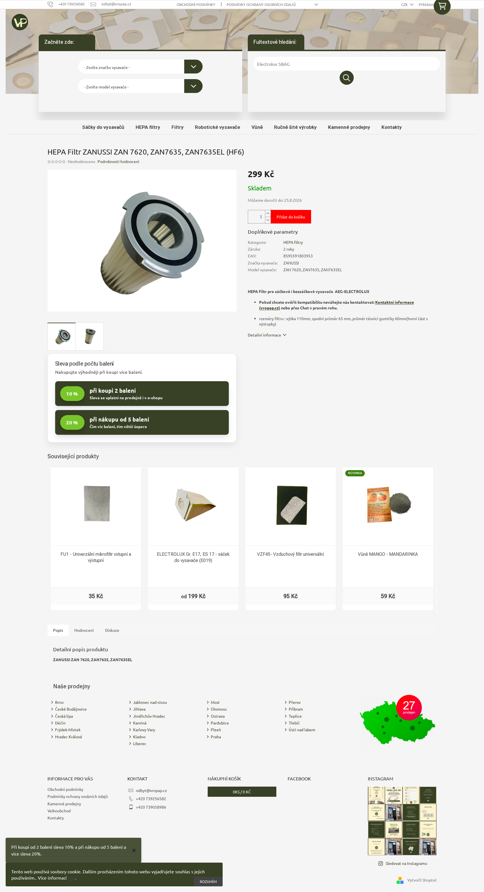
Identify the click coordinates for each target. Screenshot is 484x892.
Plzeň (216, 729)
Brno (59, 702)
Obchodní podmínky (196, 4)
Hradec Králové (68, 736)
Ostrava (218, 716)
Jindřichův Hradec (149, 716)
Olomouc (219, 708)
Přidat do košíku (291, 216)
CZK (405, 4)
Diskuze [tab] (112, 630)
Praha (216, 736)
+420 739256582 (151, 798)
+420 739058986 (151, 806)
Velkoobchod (59, 810)
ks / (242, 791)
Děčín (60, 722)
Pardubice (220, 722)
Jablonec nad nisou (150, 702)
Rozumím (208, 881)
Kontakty (55, 817)
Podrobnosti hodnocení (118, 161)
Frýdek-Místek (68, 729)
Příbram (296, 708)
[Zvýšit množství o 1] (268, 213)
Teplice (295, 716)
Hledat (347, 78)
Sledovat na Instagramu (406, 863)
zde (71, 877)
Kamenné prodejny (64, 803)
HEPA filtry (293, 242)
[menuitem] (103, 127)
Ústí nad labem (302, 729)
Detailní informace (264, 334)
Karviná (139, 722)
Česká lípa (64, 716)
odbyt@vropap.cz (151, 790)
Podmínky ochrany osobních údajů (261, 4)
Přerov (295, 702)
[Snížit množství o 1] (268, 220)
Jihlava (139, 708)
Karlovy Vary (144, 729)
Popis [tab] (58, 630)
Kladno (139, 736)
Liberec (139, 743)
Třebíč (294, 722)
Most (215, 702)
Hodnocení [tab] (84, 630)
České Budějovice (71, 708)
